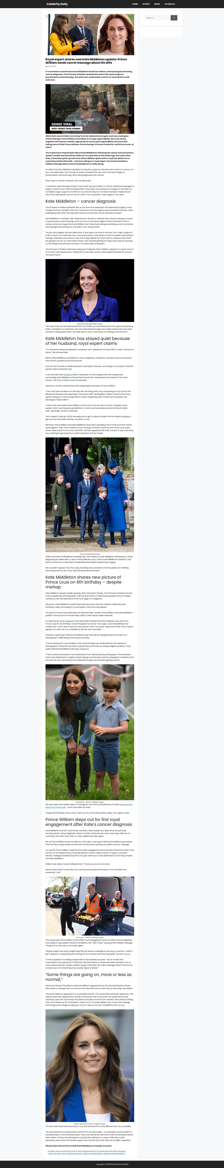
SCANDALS (170, 4)
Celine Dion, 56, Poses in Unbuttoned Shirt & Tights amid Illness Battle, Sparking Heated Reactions (86, 1154)
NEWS (157, 4)
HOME (135, 4)
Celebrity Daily (57, 4)
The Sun (126, 954)
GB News (68, 374)
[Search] (174, 17)
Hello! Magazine (67, 621)
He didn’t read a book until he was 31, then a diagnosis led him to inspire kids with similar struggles (86, 1151)
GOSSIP (146, 4)
